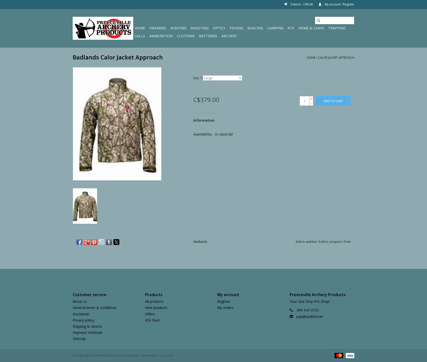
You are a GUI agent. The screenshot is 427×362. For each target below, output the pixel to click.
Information (204, 120)
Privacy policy (83, 320)
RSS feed (152, 320)
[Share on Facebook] (79, 242)
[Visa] (349, 355)
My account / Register (339, 4)
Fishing (236, 28)
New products (156, 307)
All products (154, 301)
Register (223, 301)
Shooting (200, 28)
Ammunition (161, 36)
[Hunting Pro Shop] (103, 28)
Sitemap (79, 338)
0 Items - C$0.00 (302, 4)
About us (80, 301)
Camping (275, 28)
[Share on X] (116, 242)
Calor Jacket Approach (336, 58)
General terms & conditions (95, 307)
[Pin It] (94, 242)
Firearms (157, 28)
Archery (229, 36)
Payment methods (87, 332)
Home (140, 28)
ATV (291, 28)
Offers (150, 314)
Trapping (336, 28)
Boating (255, 28)
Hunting (178, 28)
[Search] (318, 20)
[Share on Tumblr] (109, 242)
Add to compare (330, 242)
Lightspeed (166, 355)
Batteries (208, 36)
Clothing (186, 36)
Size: (197, 78)
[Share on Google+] (87, 242)
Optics (219, 28)
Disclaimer (81, 314)
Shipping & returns (87, 326)
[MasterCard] (338, 355)
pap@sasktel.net (310, 316)
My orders (225, 307)
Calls (140, 36)
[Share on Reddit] (102, 242)
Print (347, 242)
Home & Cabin (311, 28)
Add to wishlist (306, 242)
